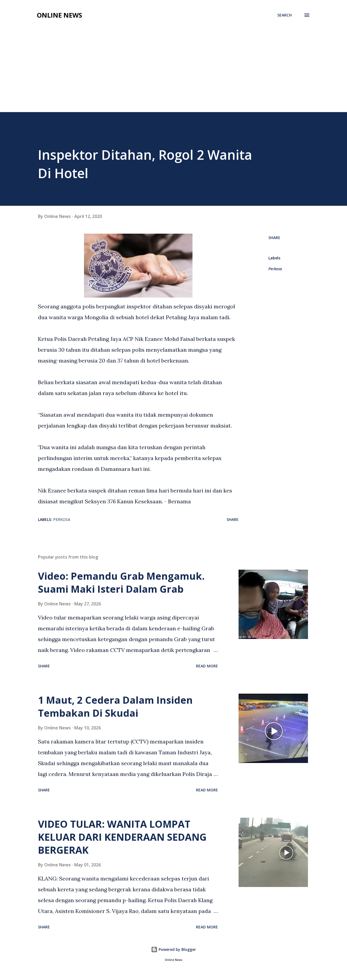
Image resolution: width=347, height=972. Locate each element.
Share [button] (274, 237)
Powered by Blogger (177, 949)
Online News (59, 15)
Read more (207, 665)
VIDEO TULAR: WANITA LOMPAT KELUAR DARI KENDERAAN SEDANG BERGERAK (122, 837)
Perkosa (275, 268)
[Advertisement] (173, 71)
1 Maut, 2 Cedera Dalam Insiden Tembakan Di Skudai (115, 706)
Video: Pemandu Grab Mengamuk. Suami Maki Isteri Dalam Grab (121, 582)
